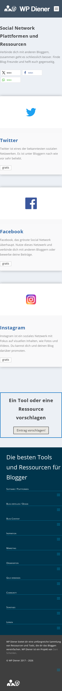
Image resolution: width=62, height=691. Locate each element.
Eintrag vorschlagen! (31, 430)
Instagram (12, 327)
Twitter (9, 140)
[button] (11, 72)
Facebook (11, 231)
